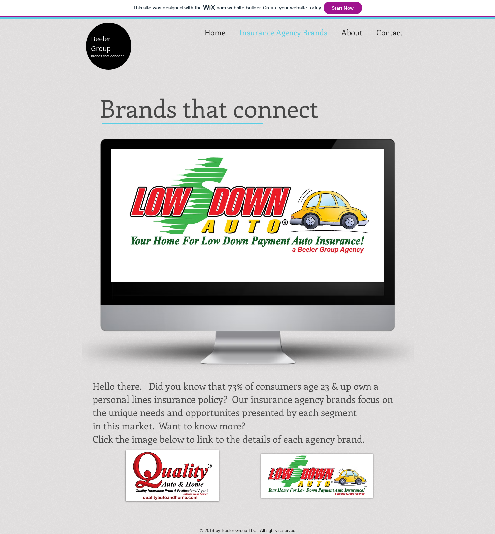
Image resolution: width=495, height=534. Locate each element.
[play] (369, 275)
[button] (172, 475)
